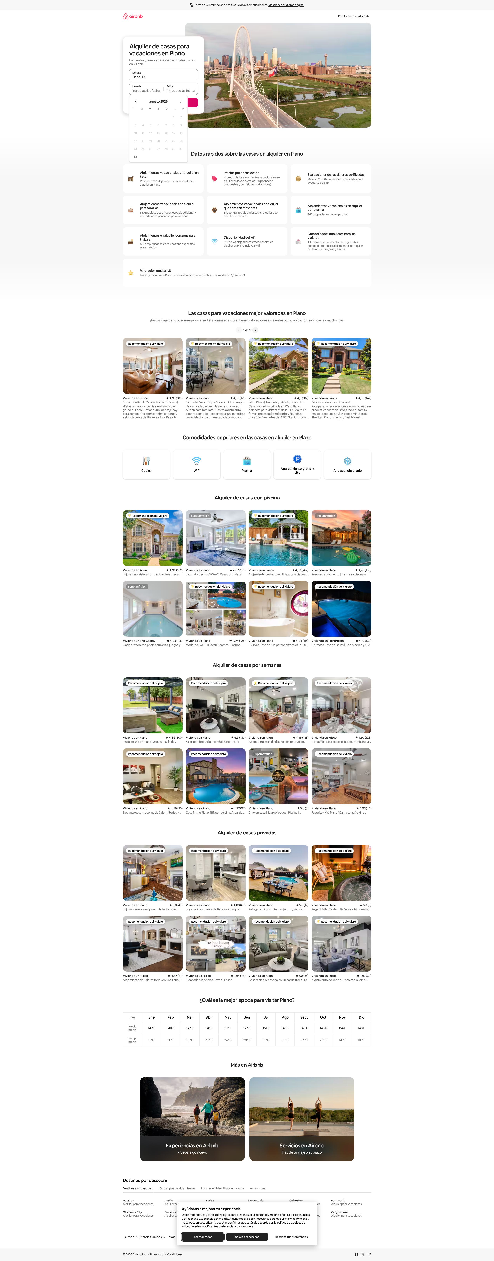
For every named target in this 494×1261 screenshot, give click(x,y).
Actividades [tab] (257, 1188)
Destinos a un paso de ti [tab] (138, 1188)
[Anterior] (239, 330)
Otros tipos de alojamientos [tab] (177, 1188)
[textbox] (146, 90)
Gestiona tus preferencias (291, 1237)
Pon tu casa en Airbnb (353, 16)
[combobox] (163, 77)
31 (135, 157)
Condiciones (175, 1254)
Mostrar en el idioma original (286, 5)
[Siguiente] (255, 330)
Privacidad (156, 1254)
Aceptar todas (203, 1237)
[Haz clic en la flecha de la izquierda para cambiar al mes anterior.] (136, 101)
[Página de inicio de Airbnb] (133, 16)
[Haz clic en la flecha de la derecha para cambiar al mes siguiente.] (181, 101)
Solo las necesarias (247, 1237)
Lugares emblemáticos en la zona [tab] (222, 1188)
